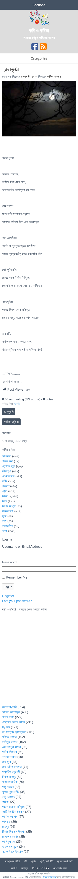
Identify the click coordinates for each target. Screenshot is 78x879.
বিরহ (4, 501)
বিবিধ (5, 496)
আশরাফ (6, 821)
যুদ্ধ (4, 516)
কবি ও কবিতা (39, 30)
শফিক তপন (8, 717)
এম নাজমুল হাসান (11, 747)
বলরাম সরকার (9, 757)
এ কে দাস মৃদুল (10, 846)
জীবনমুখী (6, 471)
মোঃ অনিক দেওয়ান (12, 767)
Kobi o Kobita (40, 868)
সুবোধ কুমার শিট (10, 792)
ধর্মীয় (4, 481)
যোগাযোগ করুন (60, 868)
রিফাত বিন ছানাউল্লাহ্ (13, 831)
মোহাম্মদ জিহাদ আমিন (13, 722)
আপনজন (6, 456)
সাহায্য (24, 868)
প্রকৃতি (17, 403)
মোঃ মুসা (6, 762)
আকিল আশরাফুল (11, 712)
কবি (25, 861)
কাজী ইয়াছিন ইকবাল (13, 812)
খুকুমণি (9, 411)
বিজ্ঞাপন (14, 868)
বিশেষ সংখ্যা (9, 506)
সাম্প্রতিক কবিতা (12, 861)
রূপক (4, 531)
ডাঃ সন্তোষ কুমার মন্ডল (14, 732)
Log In (8, 587)
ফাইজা (5, 802)
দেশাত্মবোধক (8, 476)
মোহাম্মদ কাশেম (10, 836)
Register (8, 596)
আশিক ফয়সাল (10, 816)
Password (9, 562)
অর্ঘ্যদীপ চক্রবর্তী (11, 772)
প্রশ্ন (33, 861)
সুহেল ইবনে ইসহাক (12, 851)
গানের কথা (7, 461)
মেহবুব (5, 826)
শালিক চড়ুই (11, 422)
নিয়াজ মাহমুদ (9, 777)
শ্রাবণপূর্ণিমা (10, 69)
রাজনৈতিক (7, 526)
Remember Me (16, 577)
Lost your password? (17, 601)
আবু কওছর (8, 787)
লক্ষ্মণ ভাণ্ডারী (9, 707)
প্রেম (4, 491)
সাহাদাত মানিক (10, 782)
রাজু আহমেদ (8, 797)
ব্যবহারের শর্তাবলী (65, 861)
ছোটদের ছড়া (8, 466)
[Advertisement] (39, 661)
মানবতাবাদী (7, 511)
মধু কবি (6, 727)
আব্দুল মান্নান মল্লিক (13, 807)
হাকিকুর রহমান (10, 742)
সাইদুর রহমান (9, 737)
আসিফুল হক (8, 841)
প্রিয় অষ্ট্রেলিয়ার (49, 877)
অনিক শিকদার (54, 76)
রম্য (4, 521)
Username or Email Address (22, 546)
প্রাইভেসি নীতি (46, 861)
